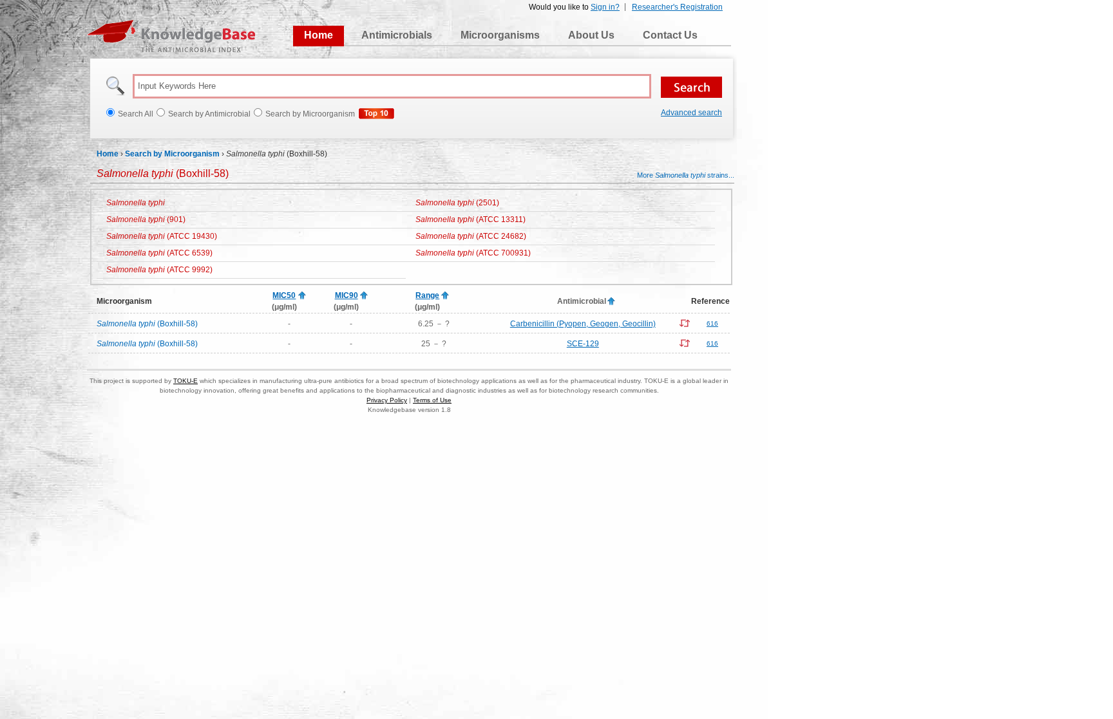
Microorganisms (500, 35)
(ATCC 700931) (473, 252)
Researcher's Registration (677, 7)
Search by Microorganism (172, 153)
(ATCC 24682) (470, 236)
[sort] (302, 296)
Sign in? (605, 7)
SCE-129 (583, 343)
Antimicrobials (396, 35)
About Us (591, 35)
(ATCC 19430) (161, 236)
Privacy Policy (386, 400)
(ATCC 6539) (159, 252)
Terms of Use (432, 400)
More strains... (685, 175)
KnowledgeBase (171, 36)
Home (318, 35)
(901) (146, 219)
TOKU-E (185, 380)
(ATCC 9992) (159, 269)
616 (712, 323)
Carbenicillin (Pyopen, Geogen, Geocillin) (583, 323)
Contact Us (670, 35)
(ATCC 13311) (470, 219)
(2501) (457, 202)
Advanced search (691, 112)
